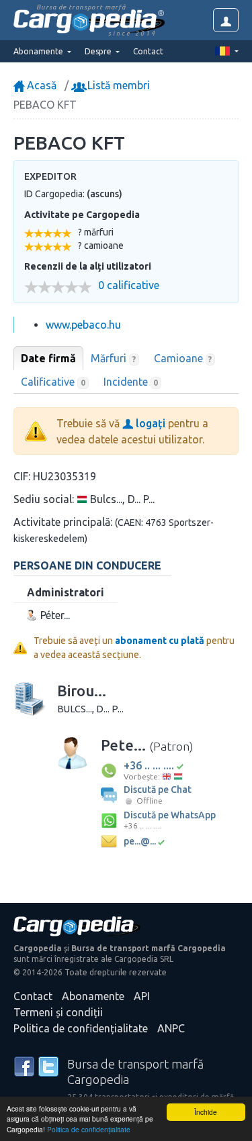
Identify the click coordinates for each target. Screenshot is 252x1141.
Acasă (40, 85)
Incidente (131, 382)
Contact (148, 51)
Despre (99, 51)
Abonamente (93, 996)
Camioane (183, 358)
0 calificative (128, 285)
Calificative (53, 382)
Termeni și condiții (58, 1012)
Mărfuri (113, 358)
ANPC (171, 1028)
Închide (205, 1112)
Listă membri (117, 85)
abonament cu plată (159, 640)
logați (149, 423)
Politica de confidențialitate (88, 1129)
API (142, 996)
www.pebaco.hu (83, 325)
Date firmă (48, 358)
